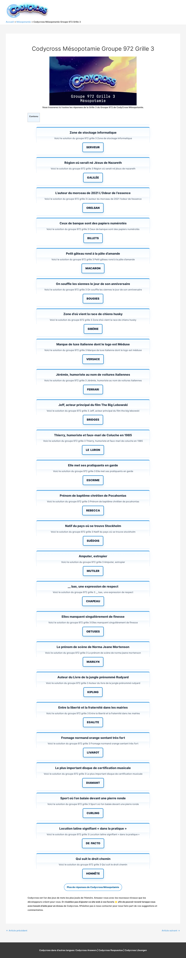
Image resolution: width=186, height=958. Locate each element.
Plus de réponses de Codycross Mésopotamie (93, 887)
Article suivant (171, 930)
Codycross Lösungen (136, 950)
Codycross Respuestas (111, 950)
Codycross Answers (86, 950)
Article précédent (16, 930)
